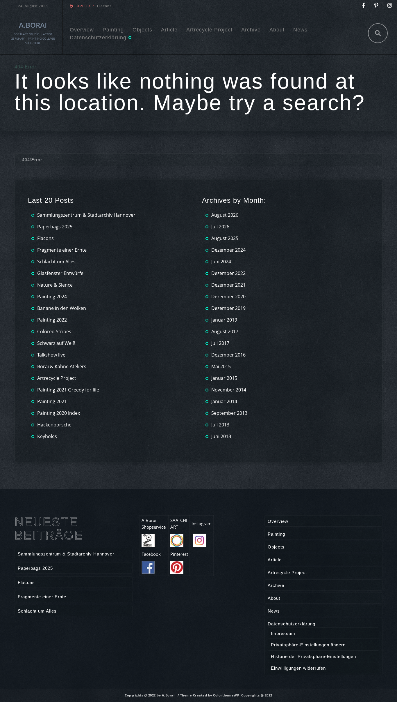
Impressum (283, 633)
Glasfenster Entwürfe (60, 273)
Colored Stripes (54, 331)
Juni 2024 (221, 261)
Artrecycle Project (209, 30)
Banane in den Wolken (61, 308)
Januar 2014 (224, 401)
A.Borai (33, 25)
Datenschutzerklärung (98, 37)
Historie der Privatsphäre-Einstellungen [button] (313, 656)
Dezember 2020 (228, 296)
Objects (142, 30)
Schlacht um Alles (56, 261)
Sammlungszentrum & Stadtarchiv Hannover (86, 215)
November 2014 (228, 390)
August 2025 (224, 238)
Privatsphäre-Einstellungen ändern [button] (308, 644)
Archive (251, 30)
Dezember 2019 (228, 308)
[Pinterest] (376, 6)
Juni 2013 (221, 436)
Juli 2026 (220, 226)
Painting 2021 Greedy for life (68, 390)
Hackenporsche (54, 424)
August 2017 (224, 331)
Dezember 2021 (228, 285)
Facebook (151, 554)
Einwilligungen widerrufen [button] (298, 668)
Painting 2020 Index (58, 413)
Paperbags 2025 (54, 226)
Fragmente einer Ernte (118, 6)
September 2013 (229, 413)
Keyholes (47, 436)
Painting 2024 (52, 296)
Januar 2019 (224, 320)
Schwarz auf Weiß (56, 343)
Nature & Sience (55, 285)
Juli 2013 (220, 424)
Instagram (202, 523)
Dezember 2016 (228, 355)
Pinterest (179, 554)
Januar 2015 (224, 378)
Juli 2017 (220, 343)
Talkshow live (51, 355)
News (300, 30)
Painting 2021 (52, 401)
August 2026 (224, 215)
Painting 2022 (52, 320)
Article (169, 30)
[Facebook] (364, 6)
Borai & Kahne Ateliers (61, 366)
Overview (82, 30)
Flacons (45, 238)
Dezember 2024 (228, 250)
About (277, 30)
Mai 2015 (221, 366)
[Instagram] (389, 6)
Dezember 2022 (228, 273)
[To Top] (379, 684)
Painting (113, 30)
